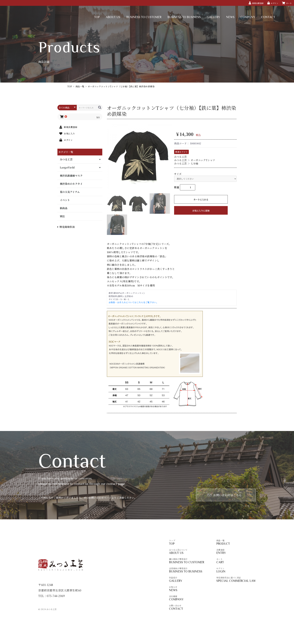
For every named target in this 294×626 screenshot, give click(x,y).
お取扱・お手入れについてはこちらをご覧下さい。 (133, 302)
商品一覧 (79, 86)
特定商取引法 (67, 227)
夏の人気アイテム (70, 192)
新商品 (63, 208)
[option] (139, 156)
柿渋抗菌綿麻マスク (71, 175)
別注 (62, 216)
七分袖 (194, 163)
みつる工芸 (66, 159)
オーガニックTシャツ (203, 160)
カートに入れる (200, 199)
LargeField (67, 167)
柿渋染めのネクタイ (71, 183)
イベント (65, 200)
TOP (69, 86)
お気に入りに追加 (200, 210)
